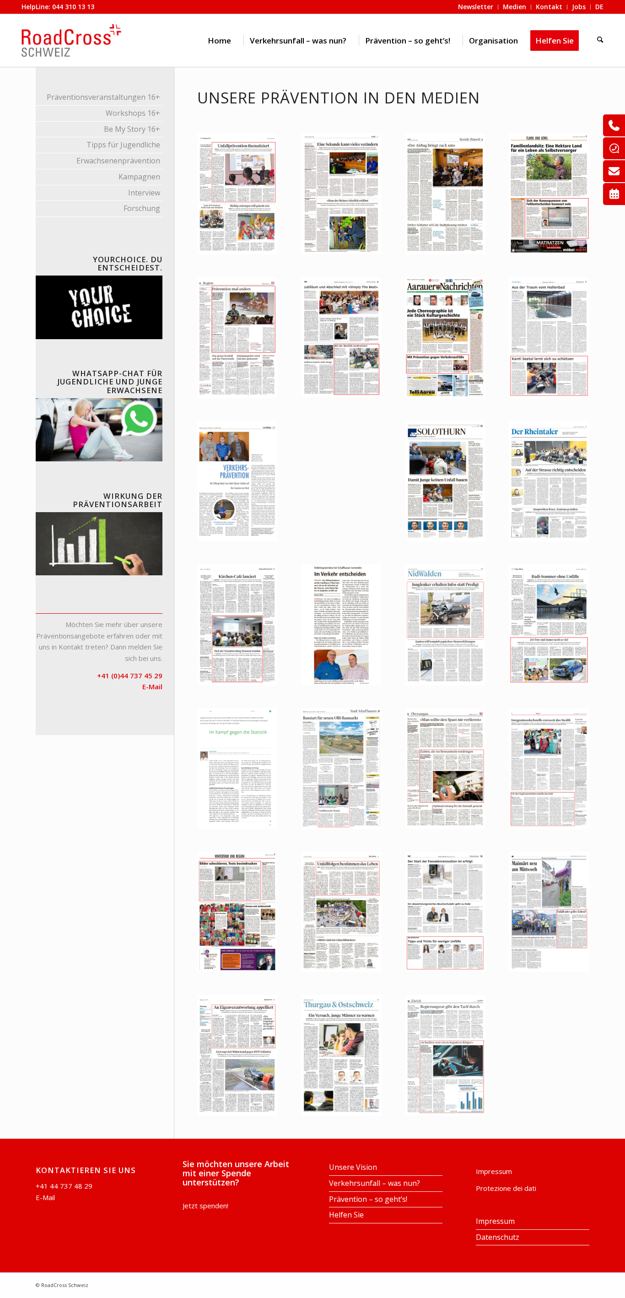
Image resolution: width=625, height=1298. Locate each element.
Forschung (142, 208)
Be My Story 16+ (132, 129)
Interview (144, 193)
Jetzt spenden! (205, 1205)
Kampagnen (139, 177)
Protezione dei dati (506, 1188)
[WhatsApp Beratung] (614, 148)
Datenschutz (497, 1237)
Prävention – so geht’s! (368, 1199)
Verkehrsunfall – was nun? (374, 1183)
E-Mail (45, 1197)
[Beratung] (614, 125)
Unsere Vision (353, 1167)
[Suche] (600, 40)
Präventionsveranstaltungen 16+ (103, 97)
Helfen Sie (346, 1215)
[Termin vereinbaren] (614, 194)
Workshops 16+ (133, 113)
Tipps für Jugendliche (123, 145)
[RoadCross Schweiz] (71, 40)
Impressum (494, 1171)
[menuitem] (219, 40)
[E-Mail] (614, 171)
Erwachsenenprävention (118, 161)
